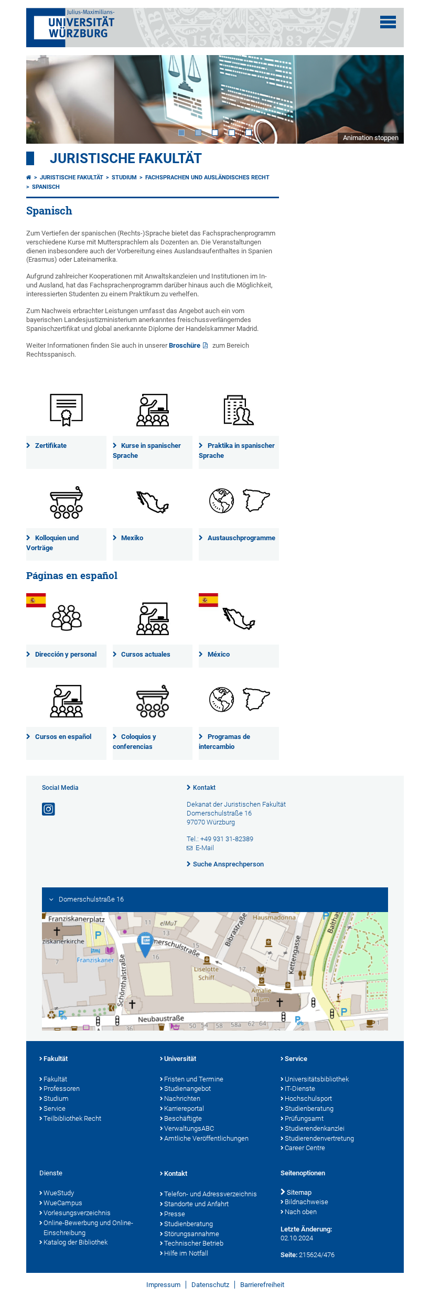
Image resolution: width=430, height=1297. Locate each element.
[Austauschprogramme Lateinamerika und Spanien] (239, 502)
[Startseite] (28, 177)
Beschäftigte (183, 1118)
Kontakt (204, 787)
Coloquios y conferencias (135, 742)
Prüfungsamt (304, 1118)
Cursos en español (63, 737)
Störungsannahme (191, 1234)
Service (55, 1108)
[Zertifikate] (66, 410)
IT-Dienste (300, 1088)
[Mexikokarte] (153, 502)
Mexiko (132, 538)
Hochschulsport (308, 1098)
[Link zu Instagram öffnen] (49, 809)
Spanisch (46, 187)
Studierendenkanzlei (315, 1128)
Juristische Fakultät (126, 158)
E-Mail (205, 848)
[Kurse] (153, 410)
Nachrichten (182, 1098)
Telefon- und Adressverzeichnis (210, 1194)
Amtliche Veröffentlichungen (206, 1138)
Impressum (163, 1285)
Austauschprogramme (241, 538)
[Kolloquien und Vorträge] (66, 502)
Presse (174, 1214)
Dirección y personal (65, 654)
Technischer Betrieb (193, 1243)
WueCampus (63, 1203)
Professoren (62, 1088)
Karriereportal (184, 1108)
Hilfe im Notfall (186, 1253)
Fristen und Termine (193, 1079)
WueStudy (59, 1193)
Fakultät (56, 1059)
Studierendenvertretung (319, 1138)
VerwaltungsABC (189, 1128)
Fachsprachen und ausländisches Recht (207, 177)
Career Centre (305, 1148)
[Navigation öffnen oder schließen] (388, 22)
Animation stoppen (371, 138)
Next (385, 99)
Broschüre (184, 345)
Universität (180, 1059)
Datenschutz (210, 1285)
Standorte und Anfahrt (196, 1204)
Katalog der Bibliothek (76, 1242)
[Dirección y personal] (66, 619)
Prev (44, 99)
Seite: (289, 1255)
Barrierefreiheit (262, 1285)
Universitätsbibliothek (317, 1079)
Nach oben (301, 1212)
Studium (124, 177)
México (219, 654)
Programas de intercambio (224, 742)
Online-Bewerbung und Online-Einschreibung (88, 1228)
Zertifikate (51, 445)
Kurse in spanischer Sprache (147, 450)
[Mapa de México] (239, 619)
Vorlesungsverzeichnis (77, 1213)
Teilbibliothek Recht (72, 1118)
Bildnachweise (306, 1202)
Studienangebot (187, 1088)
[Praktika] (239, 410)
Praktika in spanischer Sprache (237, 450)
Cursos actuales (145, 654)
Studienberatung (309, 1108)
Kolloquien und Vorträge (52, 543)
